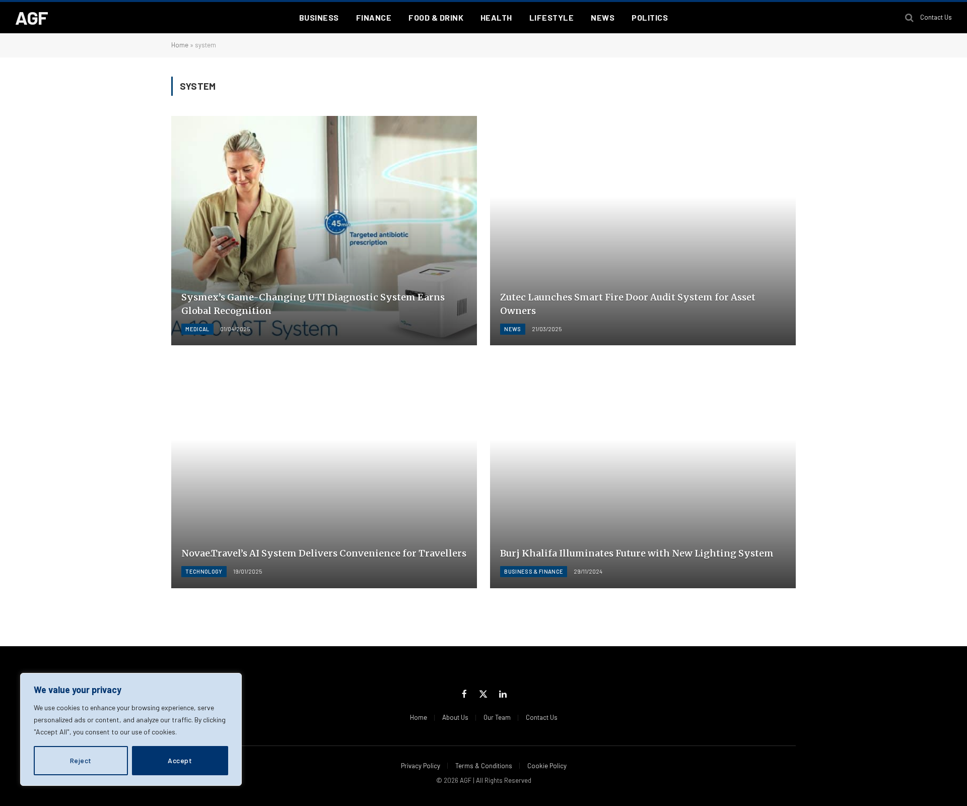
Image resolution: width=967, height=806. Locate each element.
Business (319, 17)
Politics (650, 17)
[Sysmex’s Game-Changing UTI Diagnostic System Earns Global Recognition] (324, 231)
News (602, 17)
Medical (197, 329)
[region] (131, 729)
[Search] (909, 18)
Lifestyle (551, 17)
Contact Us (936, 17)
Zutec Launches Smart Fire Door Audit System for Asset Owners (627, 304)
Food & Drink (435, 17)
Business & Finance (533, 571)
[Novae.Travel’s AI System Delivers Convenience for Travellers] (324, 473)
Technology (203, 571)
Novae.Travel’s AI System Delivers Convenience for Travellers (323, 553)
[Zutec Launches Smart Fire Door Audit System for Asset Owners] (643, 231)
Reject (81, 760)
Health (496, 17)
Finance (373, 17)
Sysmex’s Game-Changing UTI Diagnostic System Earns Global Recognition (313, 304)
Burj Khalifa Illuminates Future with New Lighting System (637, 553)
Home (179, 45)
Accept (180, 760)
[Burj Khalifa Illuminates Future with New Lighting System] (643, 473)
